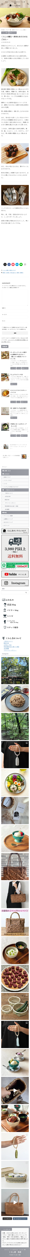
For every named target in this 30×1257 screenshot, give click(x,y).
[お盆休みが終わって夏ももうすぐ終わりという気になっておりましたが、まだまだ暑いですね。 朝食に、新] (15, 782)
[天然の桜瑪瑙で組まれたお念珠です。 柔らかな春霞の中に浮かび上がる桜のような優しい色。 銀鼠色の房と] (15, 754)
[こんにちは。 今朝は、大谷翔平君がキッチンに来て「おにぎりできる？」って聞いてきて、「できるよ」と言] (15, 922)
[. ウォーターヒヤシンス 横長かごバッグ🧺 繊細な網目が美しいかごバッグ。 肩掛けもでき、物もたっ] (15, 1202)
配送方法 (6, 499)
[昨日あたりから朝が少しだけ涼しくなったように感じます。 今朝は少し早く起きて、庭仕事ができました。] (15, 866)
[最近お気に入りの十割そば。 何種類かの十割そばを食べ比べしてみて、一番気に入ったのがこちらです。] (15, 698)
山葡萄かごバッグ (8, 519)
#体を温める (13, 272)
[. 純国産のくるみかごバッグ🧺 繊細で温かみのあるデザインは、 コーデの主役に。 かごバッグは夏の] (15, 1090)
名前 (4, 308)
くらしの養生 (6, 270)
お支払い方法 (7, 645)
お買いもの (7, 471)
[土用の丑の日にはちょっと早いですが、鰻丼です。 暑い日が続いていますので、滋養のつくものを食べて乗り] (15, 1118)
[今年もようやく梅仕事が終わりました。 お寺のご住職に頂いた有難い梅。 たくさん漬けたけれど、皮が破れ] (15, 978)
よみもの (6, 474)
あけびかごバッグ (8, 522)
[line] (21, 264)
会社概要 (6, 509)
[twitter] (5, 264)
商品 (5, 512)
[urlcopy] (25, 264)
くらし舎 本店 (16, 1252)
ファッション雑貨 (8, 516)
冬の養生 (7, 272)
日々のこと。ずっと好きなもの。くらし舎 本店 (15, 1249)
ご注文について (9, 490)
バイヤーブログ (7, 480)
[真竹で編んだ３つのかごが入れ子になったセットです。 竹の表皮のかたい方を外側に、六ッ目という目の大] (15, 1006)
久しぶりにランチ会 (16, 374)
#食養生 (21, 272)
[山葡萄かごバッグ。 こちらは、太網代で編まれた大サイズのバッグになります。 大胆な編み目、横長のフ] (15, 894)
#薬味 (17, 272)
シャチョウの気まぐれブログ (11, 487)
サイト (3, 321)
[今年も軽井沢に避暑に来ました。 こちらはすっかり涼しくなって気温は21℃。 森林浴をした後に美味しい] (15, 726)
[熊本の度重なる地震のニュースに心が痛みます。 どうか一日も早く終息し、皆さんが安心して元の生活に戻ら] (15, 1034)
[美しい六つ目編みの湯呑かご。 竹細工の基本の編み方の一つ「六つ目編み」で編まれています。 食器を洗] (15, 1174)
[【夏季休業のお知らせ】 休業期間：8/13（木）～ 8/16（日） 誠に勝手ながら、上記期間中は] (15, 838)
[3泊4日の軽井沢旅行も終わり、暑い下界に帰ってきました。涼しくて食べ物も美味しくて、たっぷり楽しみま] (15, 670)
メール (4, 314)
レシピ (5, 483)
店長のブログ (12, 270)
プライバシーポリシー (10, 503)
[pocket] (13, 264)
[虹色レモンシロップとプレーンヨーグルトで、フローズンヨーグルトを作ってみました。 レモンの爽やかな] (15, 1062)
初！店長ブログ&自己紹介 (18, 408)
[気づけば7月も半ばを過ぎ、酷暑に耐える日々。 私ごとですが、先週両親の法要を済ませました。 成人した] (15, 1146)
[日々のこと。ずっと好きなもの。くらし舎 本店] (15, 5)
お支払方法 (7, 496)
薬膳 (4, 272)
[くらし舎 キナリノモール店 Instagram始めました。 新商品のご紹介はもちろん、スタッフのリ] (15, 810)
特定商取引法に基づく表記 (11, 506)
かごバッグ (6, 525)
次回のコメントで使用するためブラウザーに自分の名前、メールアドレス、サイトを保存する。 (14, 328)
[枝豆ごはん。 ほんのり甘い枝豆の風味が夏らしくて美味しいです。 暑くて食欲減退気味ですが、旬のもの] (15, 950)
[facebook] (9, 264)
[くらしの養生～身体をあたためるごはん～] (17, 264)
